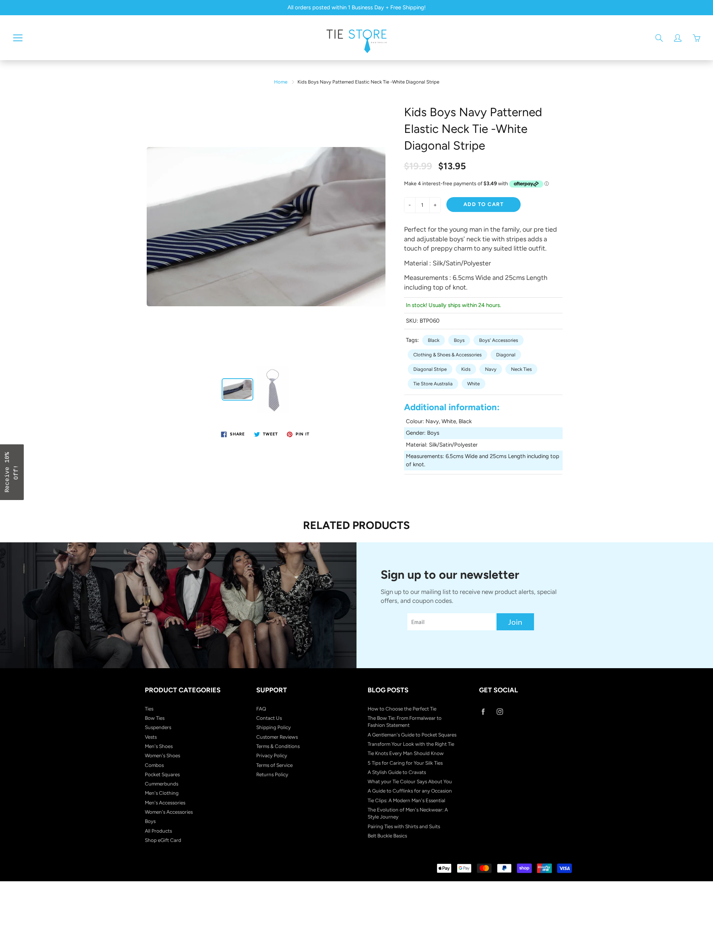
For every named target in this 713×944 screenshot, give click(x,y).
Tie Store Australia (433, 383)
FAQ (261, 709)
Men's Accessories (165, 803)
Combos (154, 765)
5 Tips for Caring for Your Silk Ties (405, 763)
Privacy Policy (271, 755)
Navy (491, 369)
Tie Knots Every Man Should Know (406, 753)
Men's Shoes (159, 746)
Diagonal (505, 354)
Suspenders (158, 727)
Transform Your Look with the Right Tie (411, 744)
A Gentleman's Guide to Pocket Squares (412, 735)
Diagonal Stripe (430, 369)
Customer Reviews (277, 737)
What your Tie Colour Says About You (410, 781)
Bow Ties (155, 718)
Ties (149, 709)
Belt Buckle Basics (387, 836)
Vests (151, 737)
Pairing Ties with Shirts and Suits (404, 826)
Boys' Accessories (498, 340)
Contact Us (269, 718)
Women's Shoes (162, 755)
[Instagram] (499, 711)
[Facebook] (482, 711)
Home (280, 82)
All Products (158, 831)
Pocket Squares (162, 774)
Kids (466, 369)
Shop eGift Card (163, 840)
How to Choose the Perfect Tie (402, 709)
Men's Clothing (162, 793)
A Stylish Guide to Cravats (397, 772)
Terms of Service (274, 765)
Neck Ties (521, 369)
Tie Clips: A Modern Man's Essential (406, 800)
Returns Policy (272, 774)
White (473, 383)
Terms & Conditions (278, 746)
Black (433, 340)
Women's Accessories (169, 812)
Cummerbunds (161, 784)
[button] (12, 472)
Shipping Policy (273, 727)
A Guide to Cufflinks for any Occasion (410, 791)
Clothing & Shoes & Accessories (447, 354)
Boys (459, 340)
